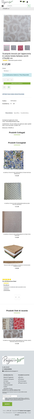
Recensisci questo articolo (15, 60)
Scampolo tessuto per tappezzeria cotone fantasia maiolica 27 (17, 173)
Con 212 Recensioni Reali (9, 281)
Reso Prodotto (7, 383)
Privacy (22, 398)
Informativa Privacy (8, 388)
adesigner (17, 414)
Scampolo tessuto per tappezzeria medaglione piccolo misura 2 (17, 204)
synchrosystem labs (22, 412)
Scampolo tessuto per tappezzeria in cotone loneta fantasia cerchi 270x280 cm (17, 341)
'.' (2, 318)
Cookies (5, 386)
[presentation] (16, 297)
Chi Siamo (6, 381)
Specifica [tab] (16, 113)
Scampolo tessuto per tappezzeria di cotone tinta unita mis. (17, 235)
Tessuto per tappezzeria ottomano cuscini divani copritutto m (17, 266)
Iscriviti (7, 404)
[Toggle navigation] (2, 6)
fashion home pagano (25, 410)
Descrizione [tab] (9, 113)
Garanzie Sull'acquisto (9, 379)
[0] (20, 1)
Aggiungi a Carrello (17, 83)
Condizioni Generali (8, 384)
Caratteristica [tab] (25, 113)
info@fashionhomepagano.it (11, 371)
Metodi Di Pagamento (8, 377)
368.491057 (7, 367)
